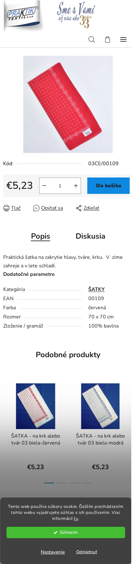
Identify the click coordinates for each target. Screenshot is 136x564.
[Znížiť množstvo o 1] (44, 186)
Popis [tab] (40, 236)
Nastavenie (53, 552)
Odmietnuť (86, 552)
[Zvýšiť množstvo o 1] (76, 186)
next (129, 403)
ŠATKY (96, 289)
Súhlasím (69, 532)
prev (7, 403)
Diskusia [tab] (90, 236)
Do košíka (108, 185)
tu (76, 518)
